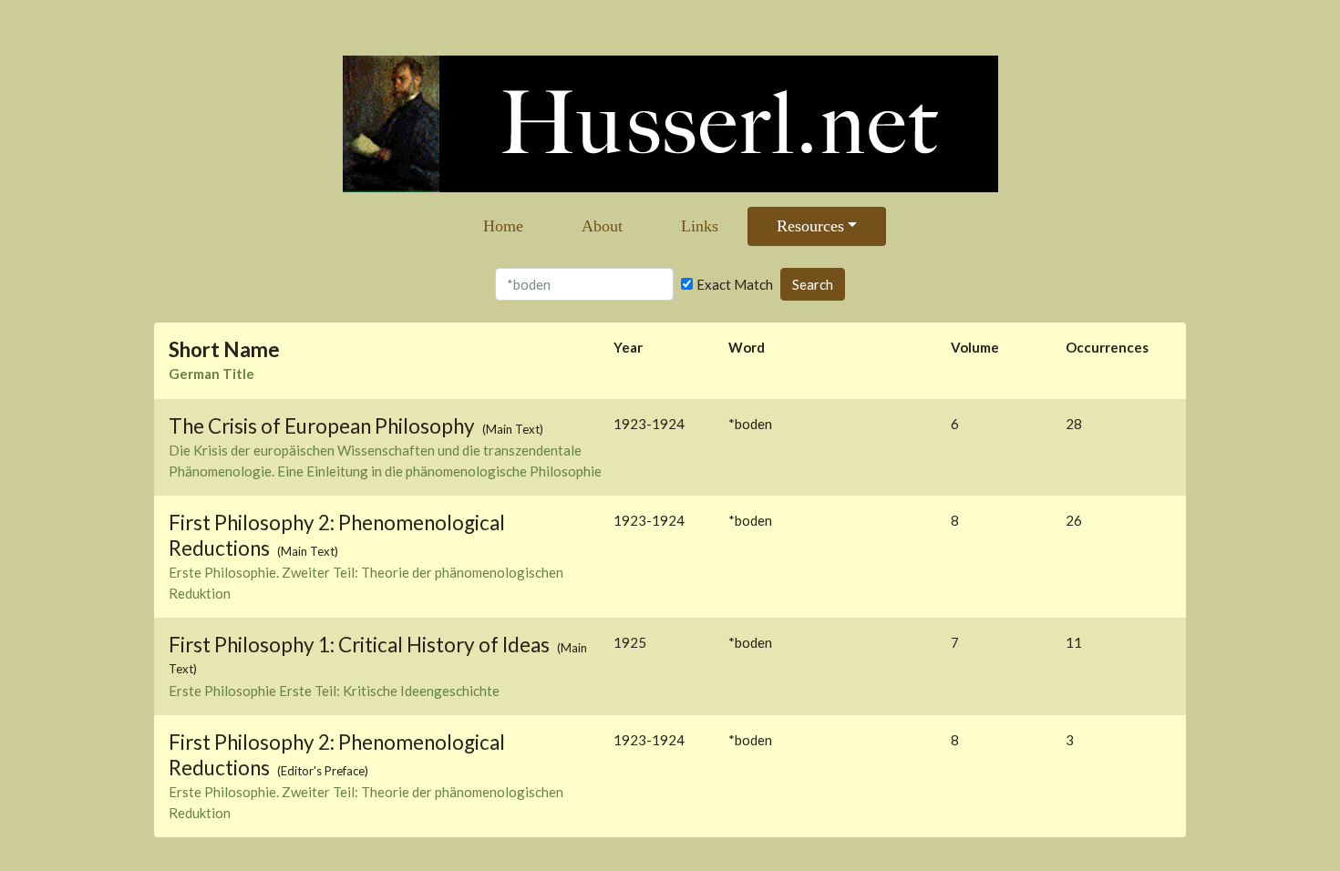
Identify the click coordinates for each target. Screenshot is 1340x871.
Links (699, 226)
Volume (975, 347)
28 (1074, 423)
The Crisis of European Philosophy (324, 426)
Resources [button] (810, 226)
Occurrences (1107, 347)
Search (812, 284)
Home (503, 226)
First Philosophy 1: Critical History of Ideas (361, 644)
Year (628, 347)
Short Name (224, 349)
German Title (211, 373)
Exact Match (734, 284)
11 (1074, 642)
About (602, 226)
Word (746, 347)
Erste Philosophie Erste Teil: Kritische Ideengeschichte (334, 690)
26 (1074, 520)
